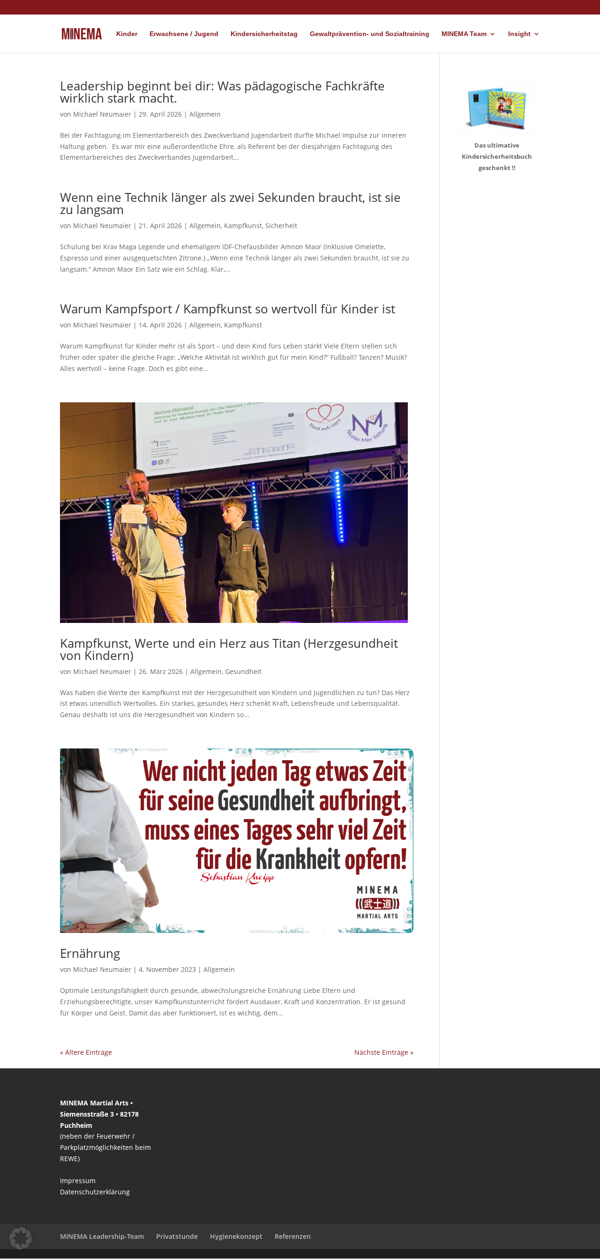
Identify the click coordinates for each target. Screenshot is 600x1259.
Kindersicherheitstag (264, 33)
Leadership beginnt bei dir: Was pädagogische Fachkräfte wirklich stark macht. (222, 91)
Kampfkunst (243, 225)
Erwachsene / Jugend (184, 33)
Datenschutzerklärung (95, 1191)
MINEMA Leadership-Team (102, 1236)
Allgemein (205, 114)
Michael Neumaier (102, 114)
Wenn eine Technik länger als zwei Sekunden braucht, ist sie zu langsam (230, 203)
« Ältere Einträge (86, 1052)
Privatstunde (177, 1236)
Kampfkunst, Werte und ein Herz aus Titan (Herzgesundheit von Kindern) (229, 649)
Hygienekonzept (236, 1236)
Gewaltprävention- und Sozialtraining (369, 33)
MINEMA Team (464, 33)
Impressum (78, 1180)
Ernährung (90, 953)
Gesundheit (243, 671)
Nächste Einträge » (383, 1052)
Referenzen (293, 1236)
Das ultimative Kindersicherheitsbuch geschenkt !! (497, 156)
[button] (20, 1238)
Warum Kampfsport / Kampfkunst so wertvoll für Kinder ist (227, 308)
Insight (519, 33)
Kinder (126, 33)
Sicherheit (281, 225)
